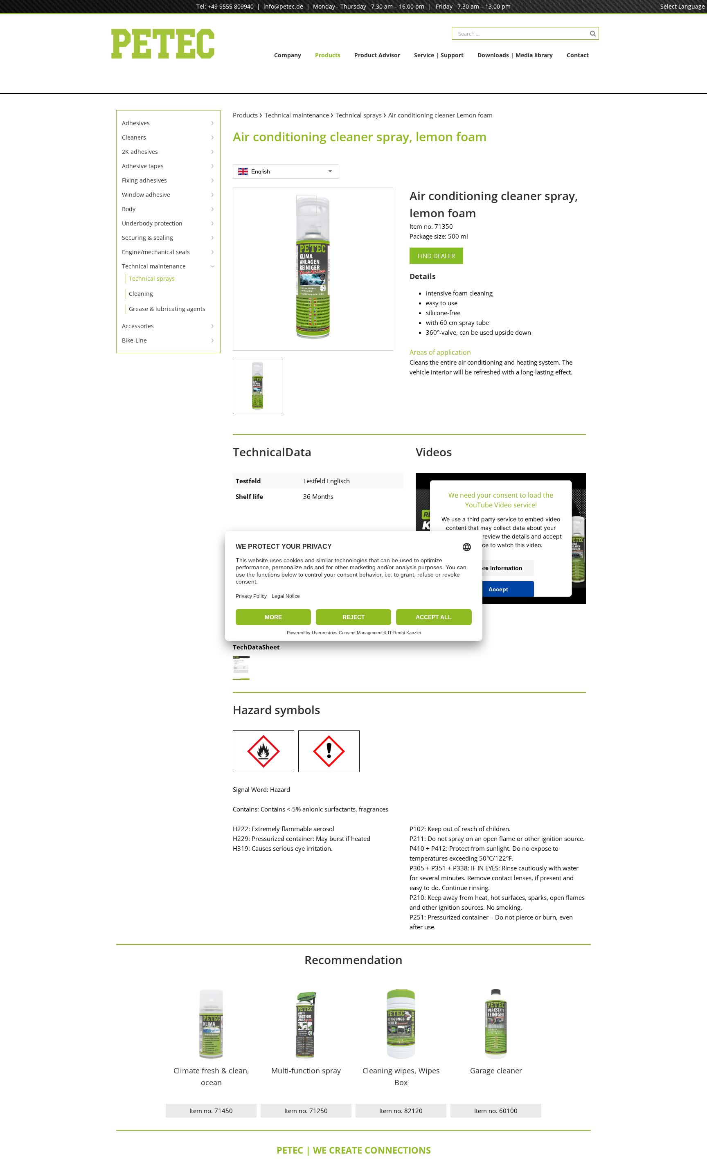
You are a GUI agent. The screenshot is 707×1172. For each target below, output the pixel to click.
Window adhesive (146, 194)
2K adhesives (140, 152)
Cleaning (141, 294)
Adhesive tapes (143, 166)
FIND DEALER (436, 256)
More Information (498, 567)
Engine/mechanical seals (156, 252)
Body (128, 209)
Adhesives (136, 123)
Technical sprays (152, 278)
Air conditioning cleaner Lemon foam (440, 115)
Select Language (682, 6)
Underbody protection (152, 223)
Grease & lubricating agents (167, 309)
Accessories (138, 326)
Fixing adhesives (144, 180)
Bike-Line (134, 340)
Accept (498, 589)
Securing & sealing (147, 237)
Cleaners (134, 137)
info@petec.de (283, 6)
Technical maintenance (154, 266)
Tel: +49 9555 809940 (225, 6)
